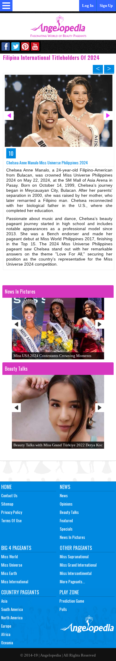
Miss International (14, 581)
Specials (66, 529)
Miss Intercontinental (76, 573)
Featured (66, 520)
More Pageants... (72, 581)
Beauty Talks (69, 512)
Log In (87, 5)
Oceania (7, 643)
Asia (4, 601)
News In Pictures (72, 537)
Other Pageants (76, 547)
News (65, 486)
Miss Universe (11, 565)
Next (99, 324)
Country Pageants (20, 592)
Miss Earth (9, 573)
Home (6, 486)
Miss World (9, 556)
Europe (6, 626)
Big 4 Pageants (16, 547)
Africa (5, 634)
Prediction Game (71, 601)
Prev (16, 324)
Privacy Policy (11, 512)
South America (12, 609)
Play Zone (69, 592)
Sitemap (7, 504)
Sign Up (106, 5)
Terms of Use (11, 520)
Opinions (66, 504)
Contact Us (9, 495)
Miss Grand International (78, 565)
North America (12, 618)
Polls (63, 609)
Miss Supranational (74, 556)
